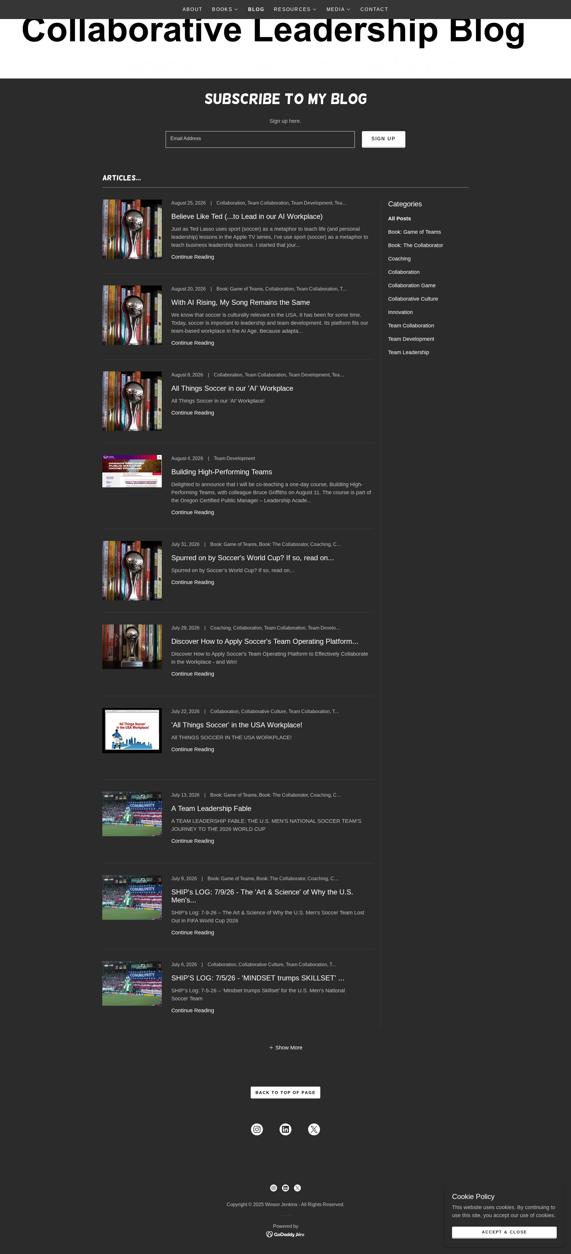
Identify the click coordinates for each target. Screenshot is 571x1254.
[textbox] (260, 139)
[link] (238, 237)
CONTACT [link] (374, 9)
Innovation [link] (400, 312)
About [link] (193, 9)
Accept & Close (504, 1232)
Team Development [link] (411, 339)
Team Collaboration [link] (411, 326)
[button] (225, 9)
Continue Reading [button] (192, 257)
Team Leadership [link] (408, 352)
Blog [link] (256, 9)
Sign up (383, 138)
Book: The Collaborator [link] (415, 245)
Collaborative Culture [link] (413, 299)
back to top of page (285, 1092)
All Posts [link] (399, 219)
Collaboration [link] (404, 272)
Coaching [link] (399, 259)
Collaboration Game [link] (412, 285)
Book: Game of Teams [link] (414, 232)
